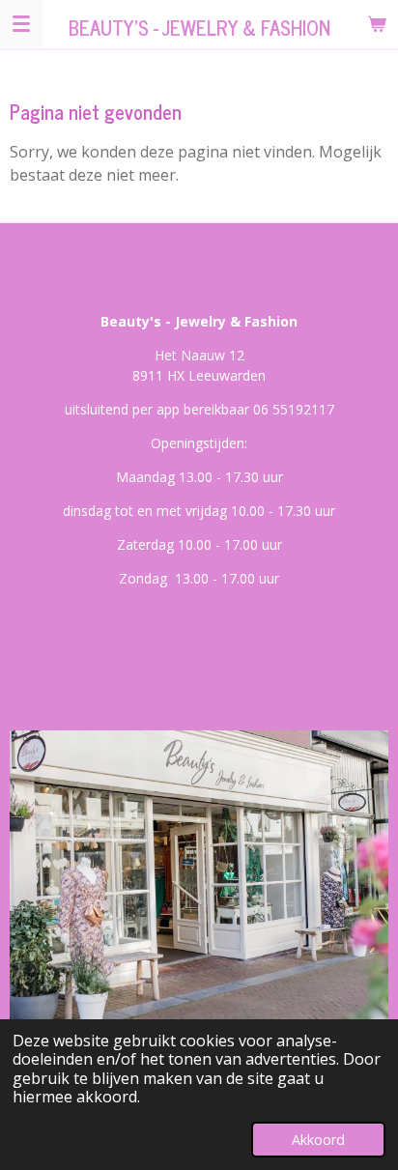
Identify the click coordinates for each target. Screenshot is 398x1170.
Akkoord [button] (318, 1139)
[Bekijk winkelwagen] (376, 23)
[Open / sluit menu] (21, 23)
